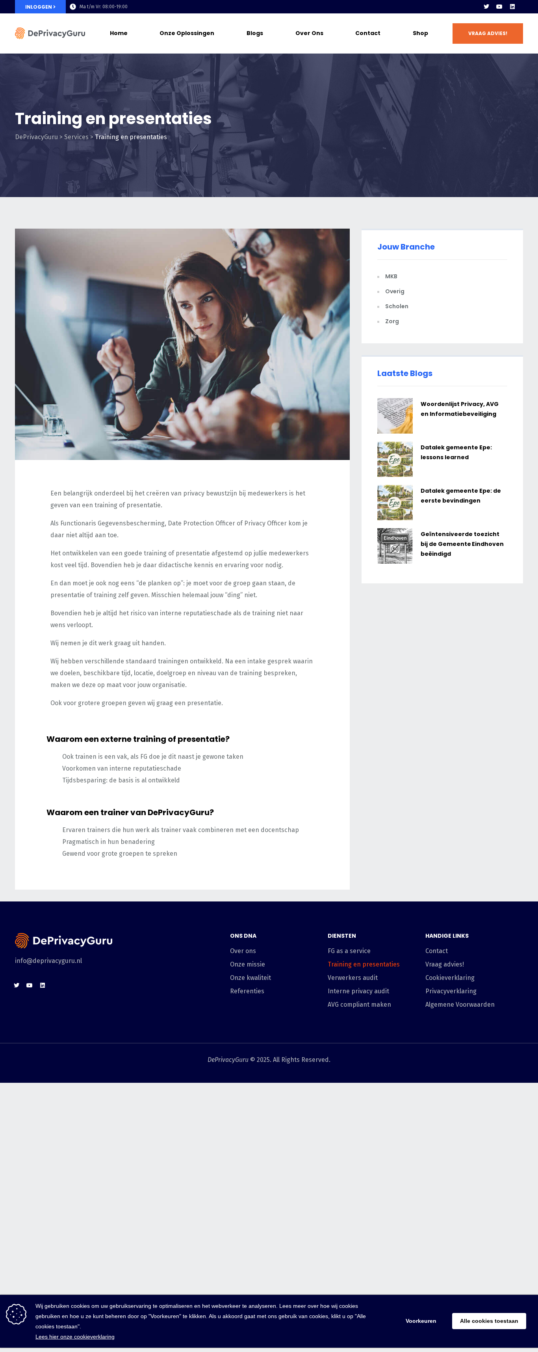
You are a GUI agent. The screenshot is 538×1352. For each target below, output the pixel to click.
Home (119, 33)
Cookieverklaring (450, 977)
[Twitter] (486, 6)
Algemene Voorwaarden (460, 1004)
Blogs (255, 33)
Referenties (247, 991)
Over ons (309, 33)
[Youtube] (499, 6)
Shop (420, 33)
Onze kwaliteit (250, 977)
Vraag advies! (444, 964)
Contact (367, 33)
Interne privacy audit (358, 991)
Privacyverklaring (451, 991)
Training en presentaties (364, 964)
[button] (488, 33)
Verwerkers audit (353, 977)
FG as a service (349, 951)
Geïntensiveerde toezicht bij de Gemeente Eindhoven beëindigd (462, 544)
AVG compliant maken (359, 1004)
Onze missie (247, 964)
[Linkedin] (512, 6)
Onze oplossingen (187, 33)
